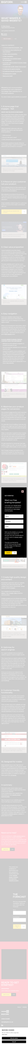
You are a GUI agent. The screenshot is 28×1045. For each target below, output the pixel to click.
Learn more (4, 1034)
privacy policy (18, 537)
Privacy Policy (9, 546)
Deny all (14, 1041)
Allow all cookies (14, 1038)
